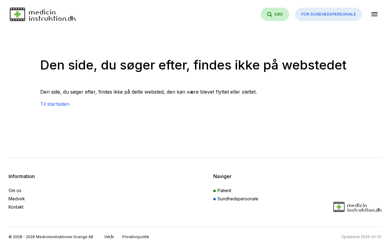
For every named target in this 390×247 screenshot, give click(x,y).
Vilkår (109, 236)
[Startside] (43, 14)
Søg (278, 14)
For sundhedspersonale (328, 14)
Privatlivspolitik (135, 236)
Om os (15, 190)
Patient (224, 190)
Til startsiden (54, 104)
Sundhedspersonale (238, 198)
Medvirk (17, 198)
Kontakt (16, 206)
